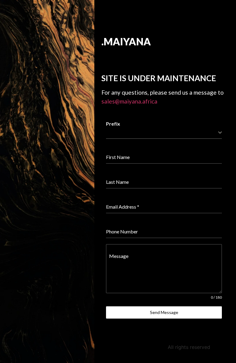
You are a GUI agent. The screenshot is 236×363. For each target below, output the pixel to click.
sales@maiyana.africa (129, 101)
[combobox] (164, 133)
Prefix (113, 124)
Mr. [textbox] (109, 132)
